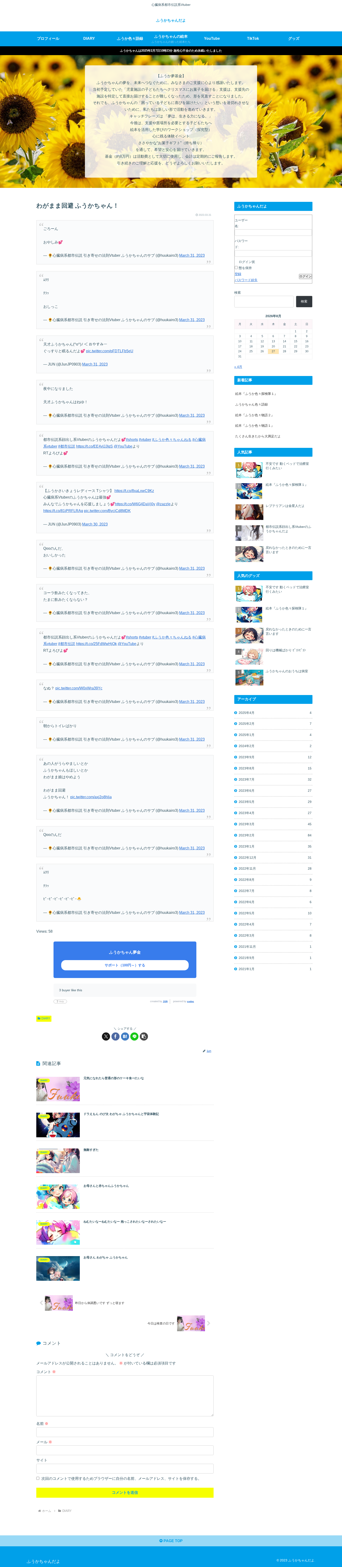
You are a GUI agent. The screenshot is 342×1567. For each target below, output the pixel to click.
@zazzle (163, 504)
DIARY (45, 1018)
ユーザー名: (241, 223)
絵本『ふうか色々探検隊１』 (256, 394)
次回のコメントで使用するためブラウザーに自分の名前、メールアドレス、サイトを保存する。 (121, 1478)
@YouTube (123, 446)
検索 (237, 292)
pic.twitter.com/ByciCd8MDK (107, 511)
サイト (41, 1460)
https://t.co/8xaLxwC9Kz (134, 491)
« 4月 (238, 367)
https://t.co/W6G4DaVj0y (135, 504)
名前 (42, 1424)
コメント (46, 1372)
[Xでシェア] (106, 1036)
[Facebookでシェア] (115, 1036)
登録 (238, 274)
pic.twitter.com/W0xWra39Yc (78, 688)
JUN (165, 1001)
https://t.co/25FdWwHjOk (96, 644)
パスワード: (241, 244)
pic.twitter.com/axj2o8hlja (91, 797)
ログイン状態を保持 (247, 265)
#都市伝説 (66, 446)
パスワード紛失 (246, 280)
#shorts (132, 440)
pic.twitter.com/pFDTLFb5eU (109, 351)
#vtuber (145, 440)
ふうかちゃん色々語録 (251, 404)
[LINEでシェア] (134, 1036)
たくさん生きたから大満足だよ (258, 436)
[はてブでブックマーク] (125, 1036)
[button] (144, 1036)
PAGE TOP (173, 1541)
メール (44, 1442)
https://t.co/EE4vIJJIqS (94, 446)
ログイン (305, 276)
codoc (190, 1001)
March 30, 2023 (95, 524)
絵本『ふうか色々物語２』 (254, 415)
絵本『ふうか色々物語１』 (254, 425)
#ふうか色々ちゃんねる (171, 440)
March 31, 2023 (192, 255)
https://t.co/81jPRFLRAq (63, 511)
